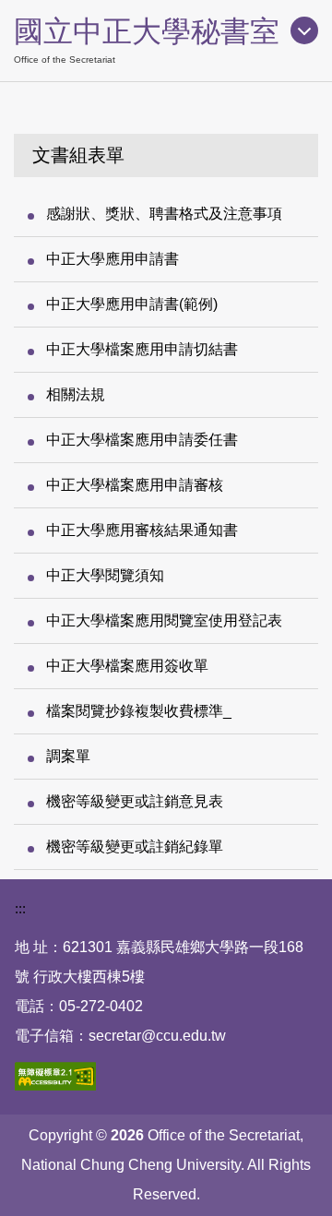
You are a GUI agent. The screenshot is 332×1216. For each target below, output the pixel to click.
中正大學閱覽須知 (105, 575)
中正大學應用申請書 (112, 259)
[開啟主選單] (304, 30)
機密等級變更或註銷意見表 (134, 801)
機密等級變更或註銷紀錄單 (134, 846)
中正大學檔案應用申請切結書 (142, 349)
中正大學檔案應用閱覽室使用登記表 (164, 620)
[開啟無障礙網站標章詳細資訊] (55, 1076)
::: (20, 908)
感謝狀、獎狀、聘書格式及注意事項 (164, 213)
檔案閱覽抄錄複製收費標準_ (138, 711)
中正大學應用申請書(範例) (132, 304)
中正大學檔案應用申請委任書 (142, 439)
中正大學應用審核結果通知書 (142, 530)
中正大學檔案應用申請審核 (134, 485)
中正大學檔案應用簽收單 (127, 666)
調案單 (68, 756)
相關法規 (75, 394)
